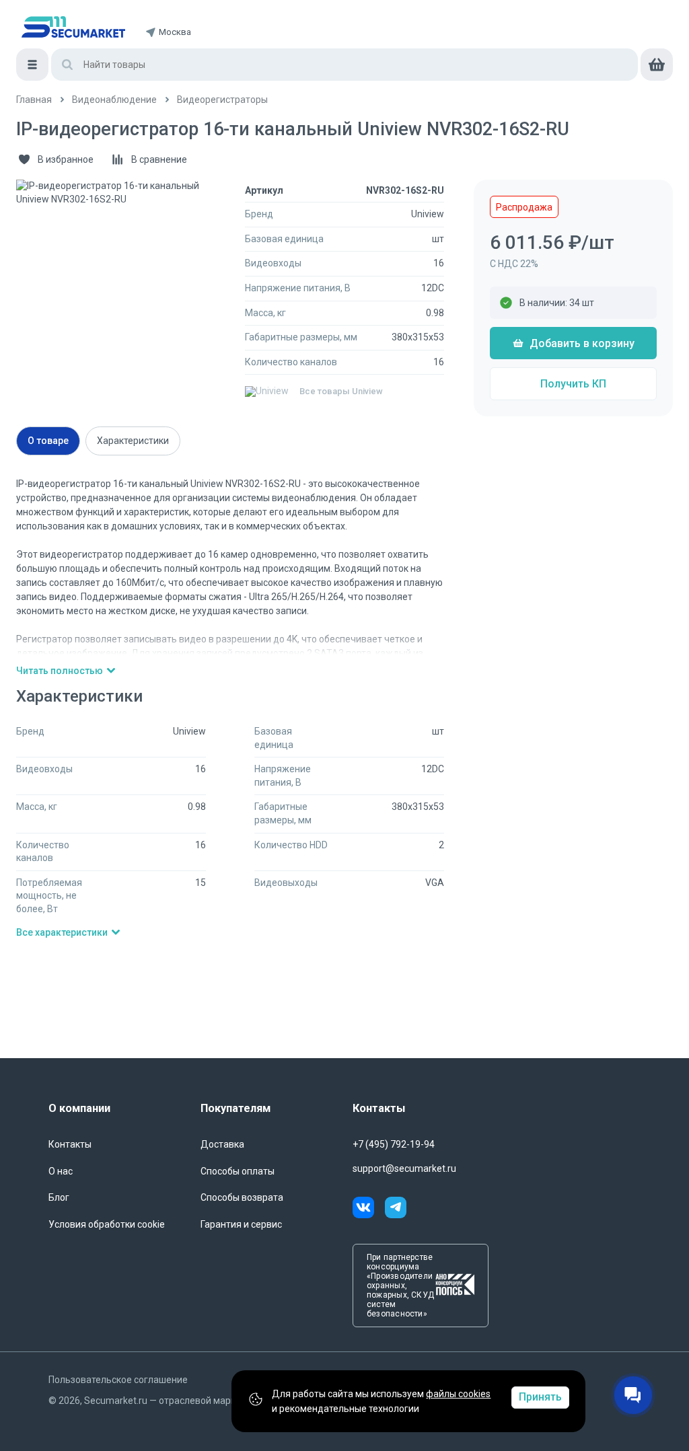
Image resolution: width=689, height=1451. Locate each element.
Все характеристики (62, 932)
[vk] (369, 1209)
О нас (60, 1171)
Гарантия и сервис (241, 1224)
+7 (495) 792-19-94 (394, 1144)
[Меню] (32, 64)
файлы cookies (458, 1393)
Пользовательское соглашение (118, 1379)
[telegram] (395, 1209)
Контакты (70, 1144)
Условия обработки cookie (106, 1224)
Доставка (222, 1144)
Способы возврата (242, 1197)
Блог (58, 1197)
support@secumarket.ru (404, 1168)
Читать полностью (59, 670)
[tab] (48, 440)
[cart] (657, 64)
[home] (73, 27)
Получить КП (573, 383)
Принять (540, 1396)
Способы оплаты (238, 1171)
